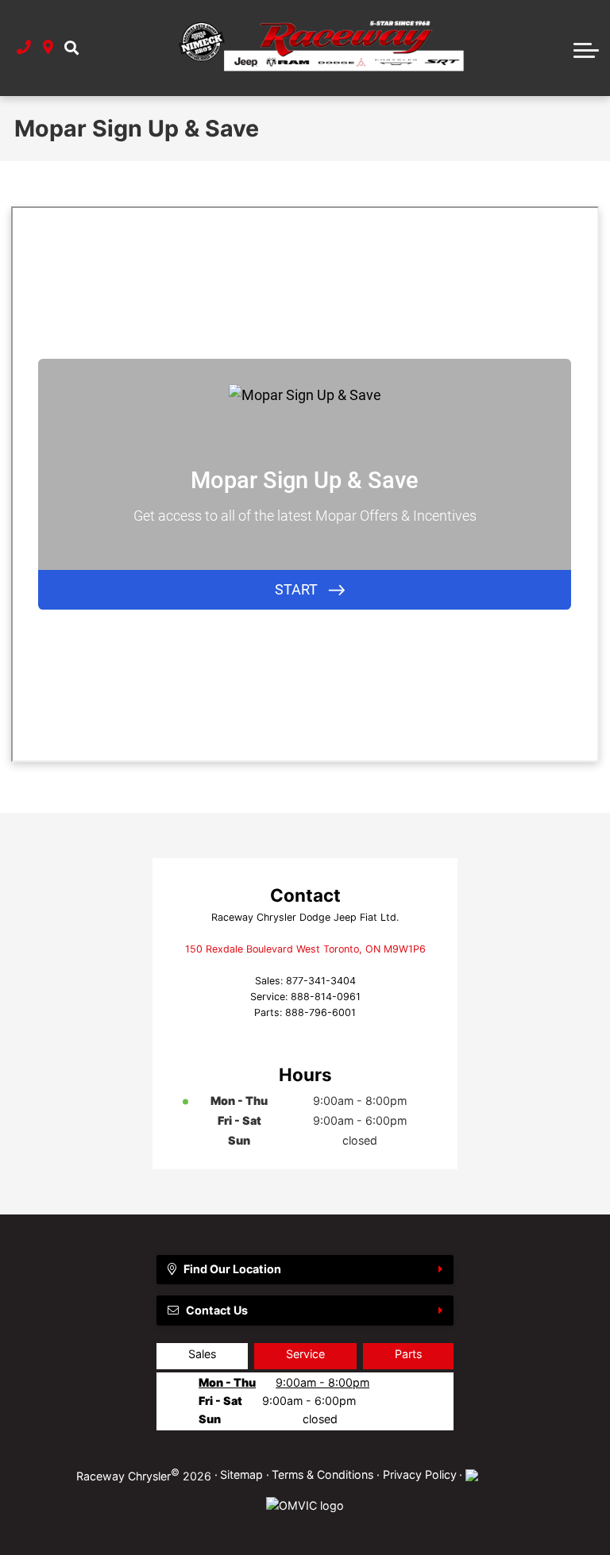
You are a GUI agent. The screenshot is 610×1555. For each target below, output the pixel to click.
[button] (71, 48)
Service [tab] (305, 1354)
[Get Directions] (48, 48)
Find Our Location (232, 1269)
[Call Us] (24, 48)
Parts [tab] (408, 1354)
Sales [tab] (202, 1354)
